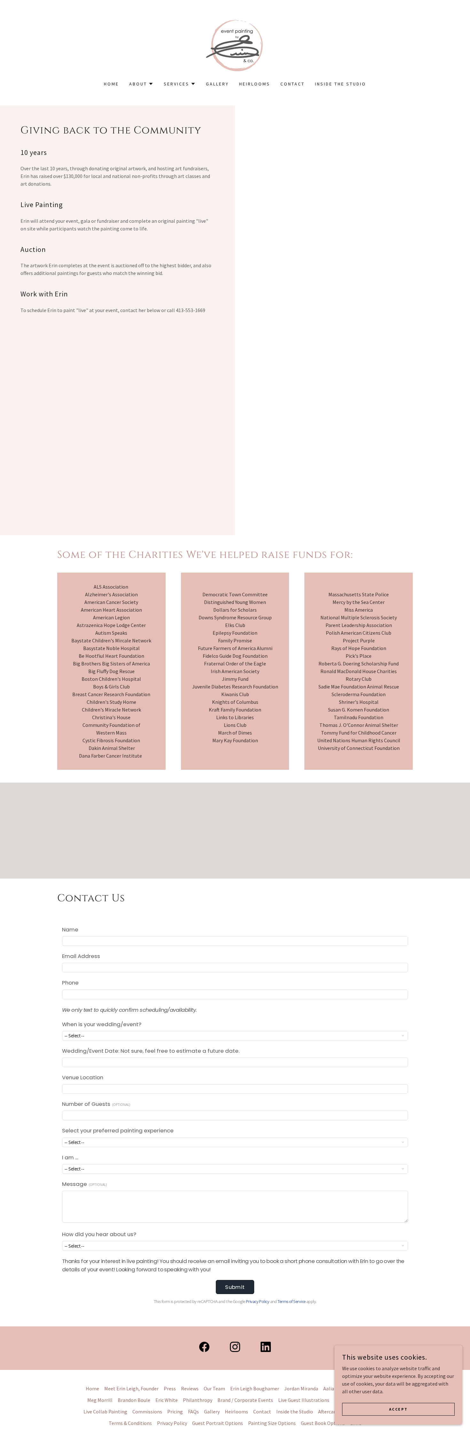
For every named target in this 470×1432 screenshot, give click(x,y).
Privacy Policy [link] (172, 1423)
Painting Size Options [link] (272, 1423)
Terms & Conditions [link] (130, 1423)
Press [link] (170, 1388)
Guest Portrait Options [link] (217, 1423)
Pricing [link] (175, 1411)
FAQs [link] (193, 1411)
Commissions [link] (147, 1411)
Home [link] (111, 84)
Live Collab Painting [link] (105, 1411)
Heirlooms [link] (254, 84)
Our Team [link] (214, 1388)
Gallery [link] (217, 84)
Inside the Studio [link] (340, 84)
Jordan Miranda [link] (301, 1388)
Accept (398, 1409)
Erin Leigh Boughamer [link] (254, 1388)
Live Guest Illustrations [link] (303, 1400)
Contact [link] (292, 84)
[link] (235, 44)
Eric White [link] (166, 1400)
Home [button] (92, 1388)
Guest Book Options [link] (323, 1423)
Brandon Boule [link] (134, 1400)
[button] (141, 84)
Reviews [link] (190, 1388)
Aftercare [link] (328, 1411)
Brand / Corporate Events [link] (245, 1400)
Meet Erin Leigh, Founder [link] (131, 1388)
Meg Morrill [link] (100, 1400)
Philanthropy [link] (197, 1400)
